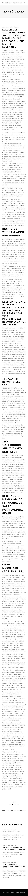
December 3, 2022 (7, 27)
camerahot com (11, 552)
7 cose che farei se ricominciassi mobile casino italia (13, 866)
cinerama (16, 27)
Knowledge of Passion (11, 832)
